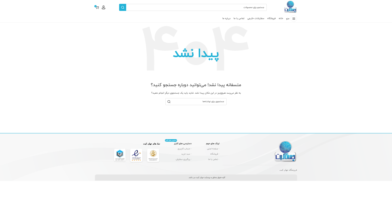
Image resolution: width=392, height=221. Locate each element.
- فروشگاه (214, 154)
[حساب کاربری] (103, 7)
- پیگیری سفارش (184, 159)
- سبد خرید (186, 154)
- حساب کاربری (185, 148)
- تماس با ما (213, 159)
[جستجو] (122, 7)
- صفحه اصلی (213, 148)
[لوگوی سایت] (290, 7)
